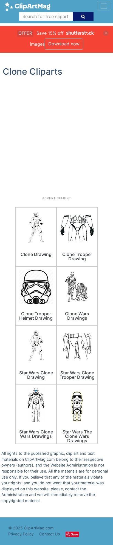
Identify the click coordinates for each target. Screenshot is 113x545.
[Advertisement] (56, 138)
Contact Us (49, 534)
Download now (64, 43)
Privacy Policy (21, 534)
